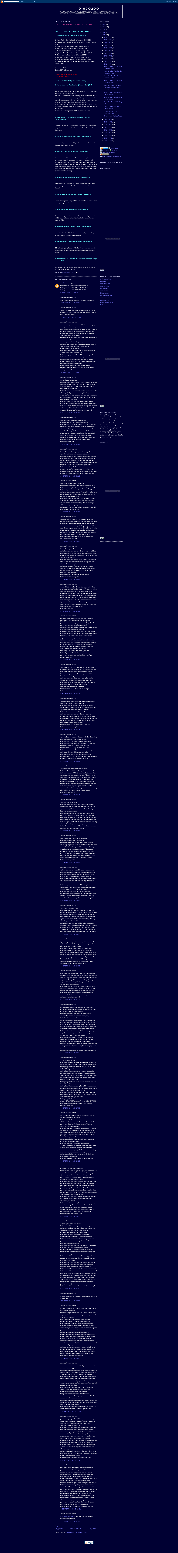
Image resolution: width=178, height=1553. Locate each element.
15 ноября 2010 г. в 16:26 (70, 729)
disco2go (62, 283)
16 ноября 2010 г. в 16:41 (70, 795)
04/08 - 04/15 (108, 138)
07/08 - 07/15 (108, 56)
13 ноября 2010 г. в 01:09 (70, 660)
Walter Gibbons (108, 90)
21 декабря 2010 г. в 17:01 (70, 1509)
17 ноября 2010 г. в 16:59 (70, 862)
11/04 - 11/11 (108, 37)
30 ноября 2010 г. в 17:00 (70, 1288)
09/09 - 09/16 (108, 48)
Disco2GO (89, 8)
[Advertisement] (89, 1548)
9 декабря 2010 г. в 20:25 (70, 1358)
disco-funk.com (104, 286)
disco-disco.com (105, 283)
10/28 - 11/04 (108, 40)
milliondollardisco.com (107, 302)
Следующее (59, 1528)
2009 (104, 29)
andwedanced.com (105, 279)
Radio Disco (104, 305)
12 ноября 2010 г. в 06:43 (70, 541)
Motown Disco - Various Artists (113, 116)
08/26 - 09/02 (108, 53)
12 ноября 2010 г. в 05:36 (70, 512)
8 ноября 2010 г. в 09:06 (69, 372)
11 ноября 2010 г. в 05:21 (70, 444)
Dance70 (103, 281)
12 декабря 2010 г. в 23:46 (70, 1411)
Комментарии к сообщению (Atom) (76, 1532)
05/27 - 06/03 (108, 124)
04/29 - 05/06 (108, 135)
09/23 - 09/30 (108, 42)
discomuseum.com (106, 295)
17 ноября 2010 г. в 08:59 (70, 831)
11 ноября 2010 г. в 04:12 (70, 413)
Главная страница (75, 1528)
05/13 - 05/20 (108, 130)
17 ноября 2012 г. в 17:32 (70, 1521)
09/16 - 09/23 (108, 45)
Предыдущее (93, 1528)
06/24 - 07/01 (108, 61)
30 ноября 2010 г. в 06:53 (70, 1216)
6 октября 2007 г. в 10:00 (70, 303)
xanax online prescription (67, 1516)
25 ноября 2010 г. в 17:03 (70, 1108)
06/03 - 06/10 (108, 122)
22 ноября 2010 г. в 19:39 (70, 1053)
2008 (104, 32)
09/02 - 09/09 (108, 50)
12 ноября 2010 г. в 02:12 (70, 476)
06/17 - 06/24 (108, 64)
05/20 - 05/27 (108, 127)
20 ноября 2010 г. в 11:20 (70, 999)
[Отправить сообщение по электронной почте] (76, 272)
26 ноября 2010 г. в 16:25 (70, 1161)
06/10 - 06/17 (108, 119)
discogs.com (104, 291)
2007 (104, 35)
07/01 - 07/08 (108, 58)
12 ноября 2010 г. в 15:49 (70, 579)
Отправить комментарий (62, 1526)
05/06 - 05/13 (108, 133)
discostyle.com (104, 300)
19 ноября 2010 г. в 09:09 (70, 900)
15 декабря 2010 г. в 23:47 (70, 1460)
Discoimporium (104, 293)
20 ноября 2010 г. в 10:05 (70, 966)
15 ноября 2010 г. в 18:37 (70, 761)
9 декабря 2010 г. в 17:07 (70, 1301)
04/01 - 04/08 (108, 141)
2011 (104, 24)
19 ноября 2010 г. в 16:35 (70, 934)
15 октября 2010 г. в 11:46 (70, 317)
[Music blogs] (113, 148)
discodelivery (104, 288)
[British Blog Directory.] (107, 152)
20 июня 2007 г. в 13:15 (69, 292)
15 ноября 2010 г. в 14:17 (70, 693)
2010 (104, 27)
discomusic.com (105, 298)
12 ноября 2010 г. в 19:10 (70, 611)
